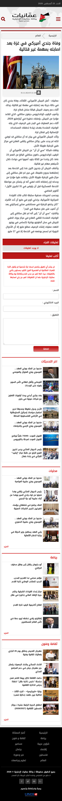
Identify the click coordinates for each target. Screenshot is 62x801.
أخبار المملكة (18, 732)
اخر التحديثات (49, 361)
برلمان (19, 749)
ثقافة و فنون (18, 738)
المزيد (6, 546)
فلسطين (43, 755)
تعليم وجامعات (18, 760)
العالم (38, 36)
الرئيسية (53, 36)
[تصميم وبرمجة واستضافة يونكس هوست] (31, 796)
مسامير (18, 744)
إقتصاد (43, 749)
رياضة (53, 557)
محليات (53, 471)
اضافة (46, 349)
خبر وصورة (19, 755)
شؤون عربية (43, 744)
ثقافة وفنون (49, 644)
